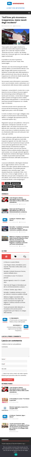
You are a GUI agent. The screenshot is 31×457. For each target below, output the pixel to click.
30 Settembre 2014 (7, 26)
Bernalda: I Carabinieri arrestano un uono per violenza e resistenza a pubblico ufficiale (19, 228)
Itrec (7, 183)
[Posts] (6, 256)
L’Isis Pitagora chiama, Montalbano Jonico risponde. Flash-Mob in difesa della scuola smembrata (19, 200)
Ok (16, 454)
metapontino (16, 183)
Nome (3, 359)
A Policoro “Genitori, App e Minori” (17, 219)
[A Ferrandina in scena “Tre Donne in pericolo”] (5, 402)
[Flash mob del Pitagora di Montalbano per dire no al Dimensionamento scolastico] (5, 212)
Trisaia (5, 189)
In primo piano (7, 384)
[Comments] (24, 256)
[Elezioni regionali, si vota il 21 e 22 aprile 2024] (5, 410)
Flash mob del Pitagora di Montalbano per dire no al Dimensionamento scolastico (18, 210)
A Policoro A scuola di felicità (11, 262)
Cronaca (5, 194)
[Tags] (15, 256)
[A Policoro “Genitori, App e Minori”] (5, 222)
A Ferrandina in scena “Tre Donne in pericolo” (19, 399)
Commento (5, 347)
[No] (29, 451)
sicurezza (18, 186)
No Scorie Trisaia (8, 186)
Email (3, 364)
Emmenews (18, 26)
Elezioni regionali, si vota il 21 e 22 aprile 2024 (19, 407)
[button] (29, 12)
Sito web (4, 369)
